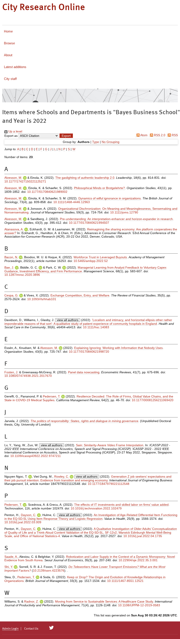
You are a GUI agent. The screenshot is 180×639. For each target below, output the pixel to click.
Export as (11, 135)
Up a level (14, 131)
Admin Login (10, 628)
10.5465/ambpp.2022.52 (91, 261)
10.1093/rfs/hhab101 (41, 299)
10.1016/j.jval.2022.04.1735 (142, 536)
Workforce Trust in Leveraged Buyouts (100, 257)
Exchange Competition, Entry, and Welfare (79, 295)
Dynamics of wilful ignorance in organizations (109, 198)
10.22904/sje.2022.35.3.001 (138, 560)
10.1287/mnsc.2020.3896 (22, 274)
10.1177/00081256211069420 (152, 400)
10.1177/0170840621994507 (89, 222)
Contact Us (31, 628)
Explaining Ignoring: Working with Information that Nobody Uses (118, 348)
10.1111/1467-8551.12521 (125, 581)
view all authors (67, 320)
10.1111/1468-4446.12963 (71, 202)
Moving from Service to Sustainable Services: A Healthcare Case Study (104, 601)
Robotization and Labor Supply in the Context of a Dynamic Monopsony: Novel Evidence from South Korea (89, 558)
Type (95, 142)
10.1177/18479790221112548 (108, 484)
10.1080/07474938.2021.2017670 (28, 375)
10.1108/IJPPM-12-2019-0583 (139, 605)
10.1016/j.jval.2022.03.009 (22, 522)
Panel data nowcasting (83, 372)
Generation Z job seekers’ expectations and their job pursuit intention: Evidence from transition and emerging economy (87, 478)
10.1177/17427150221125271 (25, 181)
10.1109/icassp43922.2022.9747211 (35, 456)
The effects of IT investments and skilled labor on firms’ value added (121, 504)
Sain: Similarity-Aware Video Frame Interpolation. (110, 445)
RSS (174, 135)
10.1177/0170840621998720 (89, 351)
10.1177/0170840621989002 (47, 191)
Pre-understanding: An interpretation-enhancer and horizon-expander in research (116, 219)
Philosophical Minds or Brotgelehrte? (99, 188)
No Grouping (110, 142)
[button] (66, 136)
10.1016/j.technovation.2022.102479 (96, 508)
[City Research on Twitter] (51, 628)
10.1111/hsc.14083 (96, 327)
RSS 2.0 (159, 135)
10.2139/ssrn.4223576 (48, 570)
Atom (144, 135)
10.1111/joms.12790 (124, 212)
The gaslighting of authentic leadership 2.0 (84, 177)
